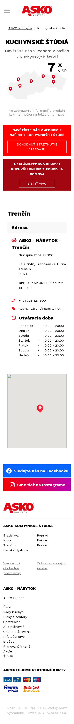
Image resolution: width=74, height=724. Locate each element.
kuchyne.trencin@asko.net (39, 308)
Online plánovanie (17, 632)
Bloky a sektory (15, 617)
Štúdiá (8, 656)
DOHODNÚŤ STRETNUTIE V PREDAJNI (37, 146)
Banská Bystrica (15, 550)
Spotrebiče (11, 622)
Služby (8, 641)
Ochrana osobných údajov (51, 565)
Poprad (42, 535)
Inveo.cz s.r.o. (56, 713)
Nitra (7, 540)
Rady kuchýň (13, 612)
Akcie (7, 651)
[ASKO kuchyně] (18, 508)
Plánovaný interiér (17, 646)
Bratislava (11, 535)
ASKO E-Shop (13, 598)
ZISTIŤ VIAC (37, 183)
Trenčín (9, 545)
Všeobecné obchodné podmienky (12, 568)
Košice (42, 540)
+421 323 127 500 (32, 300)
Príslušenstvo (14, 637)
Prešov (42, 545)
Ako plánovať (13, 627)
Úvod (7, 607)
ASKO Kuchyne (20, 28)
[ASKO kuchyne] (37, 11)
